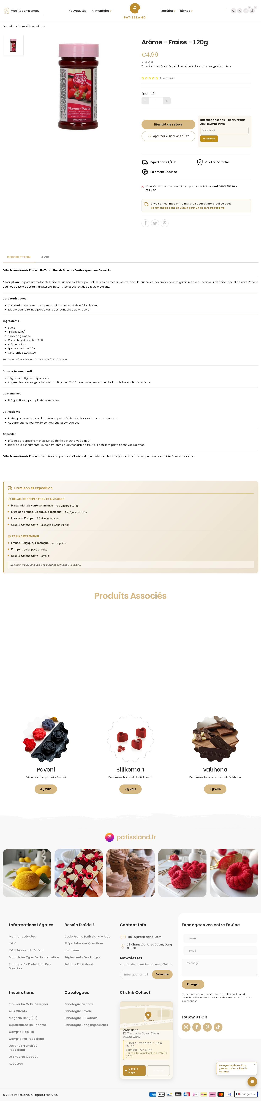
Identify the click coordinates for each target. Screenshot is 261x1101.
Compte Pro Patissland (26, 1039)
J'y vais (45, 789)
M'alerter (209, 138)
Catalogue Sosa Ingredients (86, 1025)
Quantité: (148, 94)
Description (19, 257)
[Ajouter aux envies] (9, 612)
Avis (45, 257)
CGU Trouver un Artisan (26, 950)
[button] (150, 78)
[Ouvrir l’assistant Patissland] (252, 1081)
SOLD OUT (35, 694)
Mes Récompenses (25, 11)
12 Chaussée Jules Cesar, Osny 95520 (149, 946)
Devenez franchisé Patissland (23, 1048)
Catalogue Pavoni (78, 1011)
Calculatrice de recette (27, 1025)
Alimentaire (100, 11)
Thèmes (184, 11)
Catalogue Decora (78, 1004)
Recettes (16, 1064)
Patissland (21, 1095)
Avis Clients (18, 1011)
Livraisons (72, 950)
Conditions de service (221, 997)
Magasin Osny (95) (23, 1018)
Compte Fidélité (21, 1032)
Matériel (167, 11)
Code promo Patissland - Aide (87, 936)
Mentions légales (22, 936)
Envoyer (193, 984)
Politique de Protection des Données (30, 966)
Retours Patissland (78, 964)
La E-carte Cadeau (23, 1057)
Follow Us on (194, 1017)
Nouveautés (77, 11)
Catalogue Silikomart (81, 1018)
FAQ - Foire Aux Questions (84, 943)
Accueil (8, 26)
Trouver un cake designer (28, 1004)
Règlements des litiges (82, 957)
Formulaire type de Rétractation (34, 957)
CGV (12, 943)
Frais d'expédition (172, 66)
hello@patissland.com (145, 937)
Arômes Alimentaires (29, 26)
